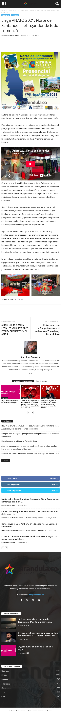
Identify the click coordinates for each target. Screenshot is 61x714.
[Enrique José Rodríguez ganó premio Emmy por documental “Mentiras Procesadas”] (8, 637)
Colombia (11, 10)
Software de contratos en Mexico (40, 711)
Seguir (55, 484)
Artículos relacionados (23, 381)
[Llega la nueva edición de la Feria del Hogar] (10, 392)
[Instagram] (28, 601)
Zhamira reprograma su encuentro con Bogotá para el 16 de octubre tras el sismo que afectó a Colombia (30, 404)
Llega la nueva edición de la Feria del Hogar (9, 401)
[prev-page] (28, 412)
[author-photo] (30, 347)
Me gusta (54, 478)
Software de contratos (17, 711)
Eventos (15, 15)
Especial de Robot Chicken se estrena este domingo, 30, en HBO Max (30, 454)
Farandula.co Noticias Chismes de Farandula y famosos (22, 518)
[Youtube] (30, 374)
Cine (3, 697)
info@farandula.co (36, 595)
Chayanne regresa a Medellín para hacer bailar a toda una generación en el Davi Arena (49, 404)
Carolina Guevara (11, 35)
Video (3, 692)
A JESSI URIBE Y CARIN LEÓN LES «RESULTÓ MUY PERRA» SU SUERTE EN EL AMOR (14, 329)
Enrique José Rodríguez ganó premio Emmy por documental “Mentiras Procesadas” (30, 435)
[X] (34, 601)
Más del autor (41, 381)
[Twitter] (11, 46)
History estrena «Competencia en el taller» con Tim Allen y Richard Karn (47, 329)
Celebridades (6, 688)
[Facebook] (4, 46)
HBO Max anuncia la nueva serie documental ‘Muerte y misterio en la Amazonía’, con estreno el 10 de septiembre (29, 427)
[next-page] (32, 412)
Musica (4, 675)
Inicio (3, 10)
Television (5, 684)
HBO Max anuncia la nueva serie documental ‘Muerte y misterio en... (35, 620)
